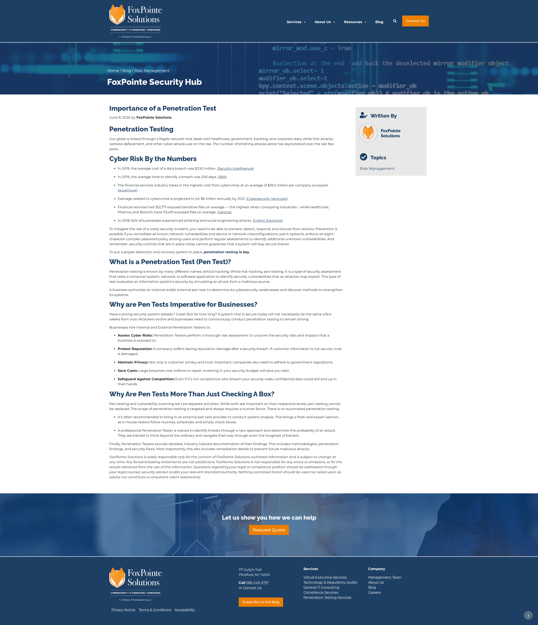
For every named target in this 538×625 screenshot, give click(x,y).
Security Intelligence (235, 168)
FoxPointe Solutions (391, 133)
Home (113, 70)
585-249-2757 (257, 583)
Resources (353, 22)
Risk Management (151, 70)
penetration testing (221, 252)
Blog (379, 22)
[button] (395, 21)
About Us (323, 22)
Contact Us (252, 588)
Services (294, 22)
